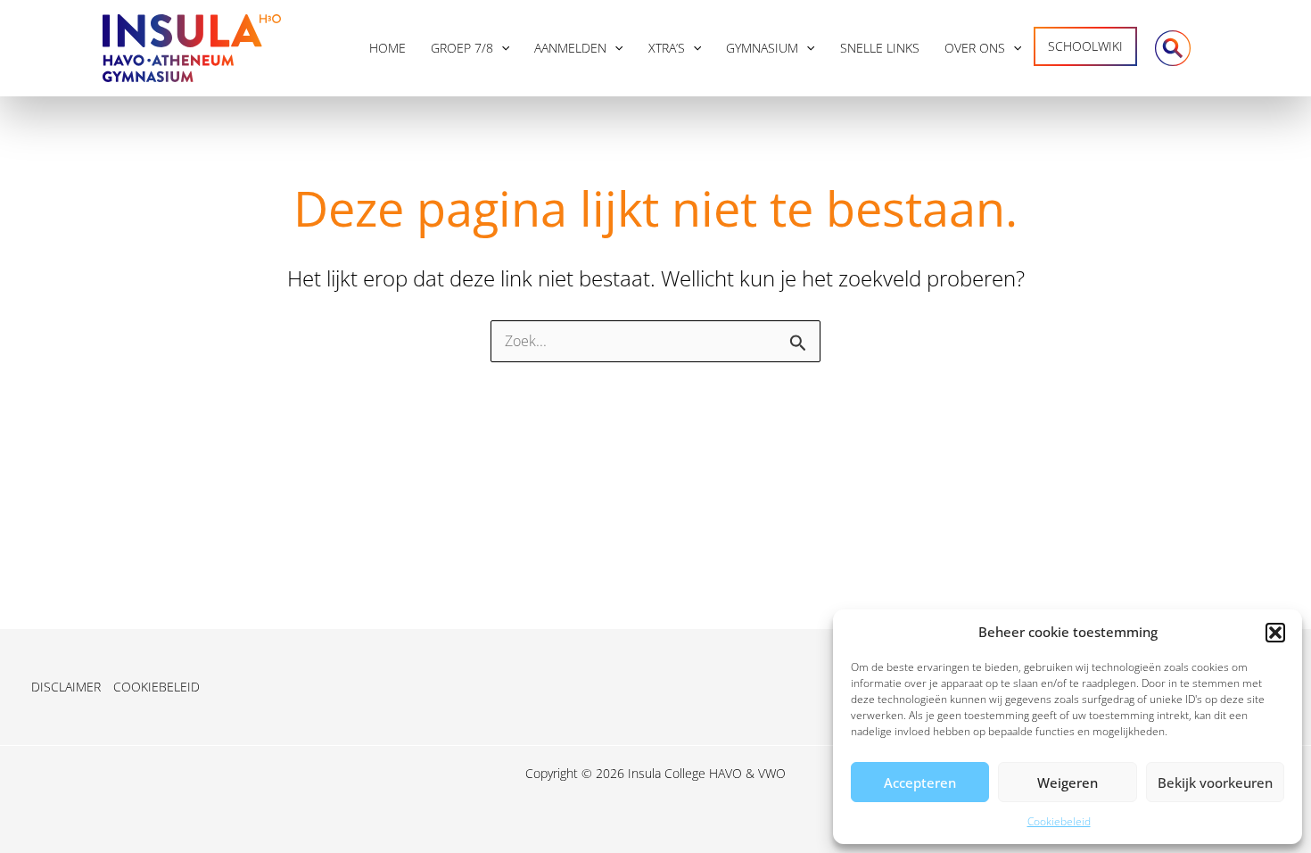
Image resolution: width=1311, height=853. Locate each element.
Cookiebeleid (1059, 821)
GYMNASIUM (762, 47)
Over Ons (974, 47)
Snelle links (879, 47)
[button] (1275, 633)
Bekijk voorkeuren (1215, 782)
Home (387, 47)
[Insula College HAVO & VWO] (192, 46)
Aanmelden (570, 47)
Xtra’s (666, 47)
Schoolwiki (1085, 45)
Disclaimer (66, 686)
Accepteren (920, 782)
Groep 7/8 (462, 47)
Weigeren (1067, 782)
